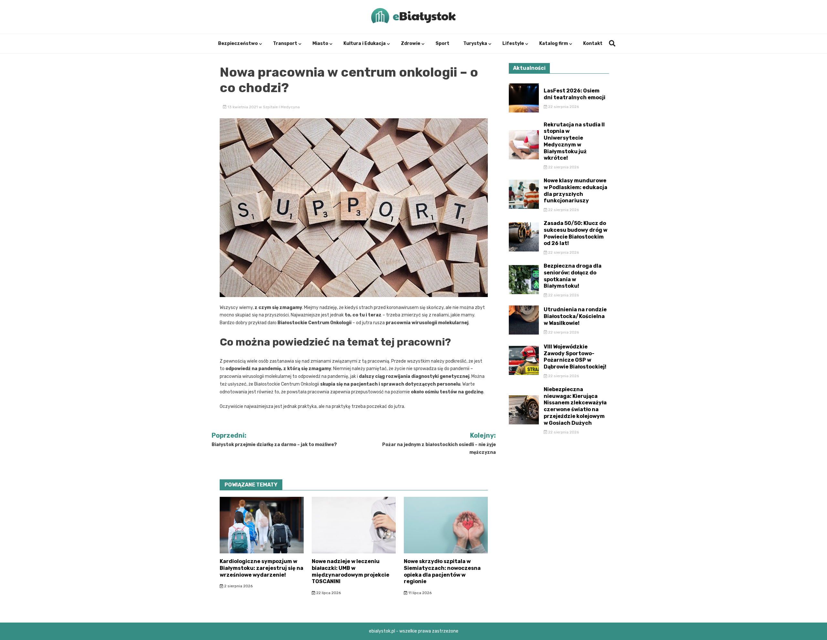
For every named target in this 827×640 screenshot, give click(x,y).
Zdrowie (410, 43)
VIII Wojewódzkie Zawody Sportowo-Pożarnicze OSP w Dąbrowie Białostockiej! (575, 357)
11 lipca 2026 (419, 593)
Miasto (320, 43)
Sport (442, 43)
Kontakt (592, 43)
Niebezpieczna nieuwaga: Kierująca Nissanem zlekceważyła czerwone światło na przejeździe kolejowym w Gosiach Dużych (575, 406)
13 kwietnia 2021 (242, 107)
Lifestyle (513, 43)
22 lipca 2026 (328, 593)
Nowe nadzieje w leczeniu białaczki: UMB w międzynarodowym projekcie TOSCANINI (350, 571)
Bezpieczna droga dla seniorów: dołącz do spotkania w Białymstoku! (573, 276)
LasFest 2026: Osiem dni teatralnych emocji (574, 94)
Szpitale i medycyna (281, 107)
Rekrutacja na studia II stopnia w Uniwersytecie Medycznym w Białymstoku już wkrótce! (574, 141)
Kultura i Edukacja (364, 43)
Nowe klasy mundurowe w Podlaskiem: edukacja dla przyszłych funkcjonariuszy (575, 190)
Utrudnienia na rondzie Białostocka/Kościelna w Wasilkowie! (575, 316)
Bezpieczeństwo (238, 43)
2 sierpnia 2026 (238, 586)
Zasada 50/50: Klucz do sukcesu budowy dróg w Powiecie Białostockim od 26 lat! (575, 233)
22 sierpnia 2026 (563, 106)
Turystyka (475, 43)
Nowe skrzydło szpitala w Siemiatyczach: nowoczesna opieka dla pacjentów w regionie (442, 571)
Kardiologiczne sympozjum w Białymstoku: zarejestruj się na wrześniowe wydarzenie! (261, 568)
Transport (285, 43)
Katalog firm (553, 43)
